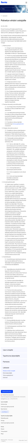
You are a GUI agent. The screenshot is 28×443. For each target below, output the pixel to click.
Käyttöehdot (4, 409)
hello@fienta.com (5, 398)
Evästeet (5, 377)
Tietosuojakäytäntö (8, 375)
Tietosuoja (10, 439)
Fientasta (6, 362)
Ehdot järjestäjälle (7, 373)
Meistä (2, 429)
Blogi (2, 433)
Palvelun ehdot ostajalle (9, 370)
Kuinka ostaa (4, 404)
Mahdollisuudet (4, 418)
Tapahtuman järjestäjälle (11, 356)
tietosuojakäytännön (18, 124)
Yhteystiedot (4, 431)
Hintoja (2, 420)
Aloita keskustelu (6, 391)
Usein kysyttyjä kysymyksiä (7, 406)
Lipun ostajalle (8, 350)
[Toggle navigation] (26, 2)
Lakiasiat (4, 16)
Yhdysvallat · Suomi (23, 440)
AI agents (4, 441)
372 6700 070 (13, 398)
